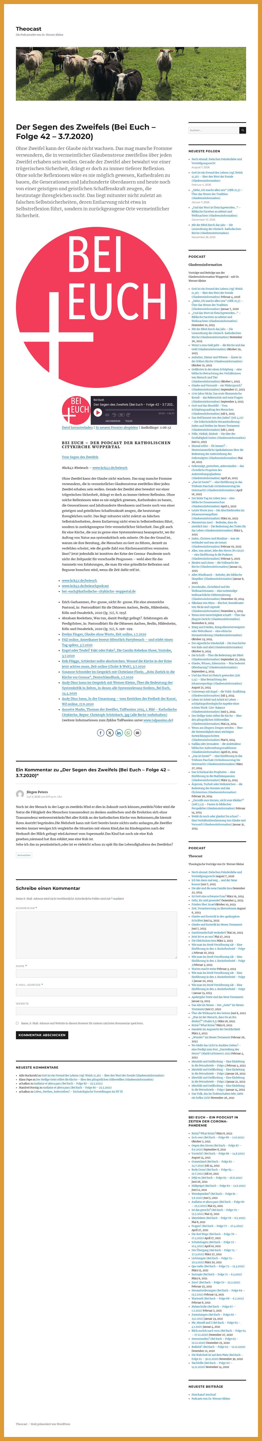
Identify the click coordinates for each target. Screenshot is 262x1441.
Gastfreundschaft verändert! (209, 932)
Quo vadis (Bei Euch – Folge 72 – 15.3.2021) (218, 1266)
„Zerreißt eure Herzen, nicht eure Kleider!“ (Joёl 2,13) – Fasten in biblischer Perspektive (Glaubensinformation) (218, 804)
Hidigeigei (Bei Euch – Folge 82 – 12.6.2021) (219, 1185)
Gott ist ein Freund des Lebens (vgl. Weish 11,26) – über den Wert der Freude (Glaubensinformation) (103, 1075)
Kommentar (26, 908)
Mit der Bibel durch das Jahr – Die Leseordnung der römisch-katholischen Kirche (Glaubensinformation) (216, 229)
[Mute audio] (107, 414)
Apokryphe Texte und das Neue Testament (217, 997)
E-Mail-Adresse (29, 984)
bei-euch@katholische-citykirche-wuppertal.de (99, 591)
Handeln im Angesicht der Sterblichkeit (216, 1029)
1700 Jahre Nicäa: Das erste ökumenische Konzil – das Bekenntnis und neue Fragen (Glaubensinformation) (217, 397)
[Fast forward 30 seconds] (129, 414)
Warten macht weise (204, 969)
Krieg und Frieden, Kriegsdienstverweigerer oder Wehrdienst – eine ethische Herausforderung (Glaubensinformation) (218, 631)
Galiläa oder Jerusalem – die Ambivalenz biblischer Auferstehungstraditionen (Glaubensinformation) (216, 748)
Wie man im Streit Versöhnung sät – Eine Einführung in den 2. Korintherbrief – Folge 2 (218, 977)
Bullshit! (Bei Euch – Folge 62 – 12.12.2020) (218, 1347)
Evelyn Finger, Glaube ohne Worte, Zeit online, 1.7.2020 (104, 634)
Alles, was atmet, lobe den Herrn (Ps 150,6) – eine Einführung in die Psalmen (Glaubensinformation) (218, 554)
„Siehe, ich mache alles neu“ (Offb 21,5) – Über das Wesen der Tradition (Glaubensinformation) (217, 194)
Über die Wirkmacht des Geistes (211, 1013)
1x (121, 414)
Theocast (28, 29)
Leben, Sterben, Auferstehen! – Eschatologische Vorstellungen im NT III (78, 1091)
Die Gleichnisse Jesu (204, 940)
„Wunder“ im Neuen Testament (211, 1037)
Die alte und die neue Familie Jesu (212, 888)
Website (22, 1003)
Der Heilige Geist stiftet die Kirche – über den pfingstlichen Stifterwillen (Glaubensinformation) (95, 1079)
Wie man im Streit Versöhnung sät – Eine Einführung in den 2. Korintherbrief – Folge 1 (218, 989)
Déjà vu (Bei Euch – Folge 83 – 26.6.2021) (217, 1177)
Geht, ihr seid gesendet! (206, 900)
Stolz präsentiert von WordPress (50, 1424)
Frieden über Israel (203, 904)
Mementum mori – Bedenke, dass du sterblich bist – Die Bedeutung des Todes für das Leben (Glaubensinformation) (219, 526)
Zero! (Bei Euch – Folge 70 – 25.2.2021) (216, 1282)
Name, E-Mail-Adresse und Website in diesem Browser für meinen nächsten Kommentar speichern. (82, 1023)
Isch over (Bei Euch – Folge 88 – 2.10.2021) (218, 1137)
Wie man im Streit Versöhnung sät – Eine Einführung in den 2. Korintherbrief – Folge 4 (218, 948)
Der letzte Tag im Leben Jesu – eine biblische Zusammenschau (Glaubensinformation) (213, 502)
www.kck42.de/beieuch (110, 468)
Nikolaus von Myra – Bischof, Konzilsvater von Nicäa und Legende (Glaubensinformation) (218, 607)
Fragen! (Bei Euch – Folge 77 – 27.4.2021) (217, 1226)
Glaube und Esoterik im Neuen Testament (217, 924)
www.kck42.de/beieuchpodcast (85, 586)
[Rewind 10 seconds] (114, 414)
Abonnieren (112, 421)
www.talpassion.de (157, 720)
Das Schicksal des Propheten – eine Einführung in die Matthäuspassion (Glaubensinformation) (213, 776)
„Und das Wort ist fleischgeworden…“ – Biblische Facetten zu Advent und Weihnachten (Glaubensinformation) (216, 211)
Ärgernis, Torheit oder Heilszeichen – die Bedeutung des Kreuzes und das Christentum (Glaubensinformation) (217, 788)
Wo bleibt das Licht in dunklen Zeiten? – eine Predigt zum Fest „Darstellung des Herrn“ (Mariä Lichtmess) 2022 (216, 1049)
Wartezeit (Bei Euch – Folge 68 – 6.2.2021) (218, 1298)
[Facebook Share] (100, 732)
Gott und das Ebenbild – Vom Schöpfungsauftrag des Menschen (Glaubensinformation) (213, 409)
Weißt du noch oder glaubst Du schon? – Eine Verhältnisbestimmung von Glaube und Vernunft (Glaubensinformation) (219, 820)
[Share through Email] (137, 732)
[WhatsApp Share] (128, 732)
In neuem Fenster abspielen (117, 427)
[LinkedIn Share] (119, 732)
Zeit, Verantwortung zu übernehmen (214, 908)
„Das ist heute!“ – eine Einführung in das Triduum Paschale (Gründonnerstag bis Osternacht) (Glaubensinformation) (217, 486)
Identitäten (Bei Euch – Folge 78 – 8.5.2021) (219, 1218)
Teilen (129, 421)
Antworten (24, 855)
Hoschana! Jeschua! (204, 1394)
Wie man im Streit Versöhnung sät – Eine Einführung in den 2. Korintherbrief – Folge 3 (218, 961)
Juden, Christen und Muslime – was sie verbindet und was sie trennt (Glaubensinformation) (215, 542)
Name (21, 966)
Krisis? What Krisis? (204, 1025)
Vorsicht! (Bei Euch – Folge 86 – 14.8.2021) (218, 1153)
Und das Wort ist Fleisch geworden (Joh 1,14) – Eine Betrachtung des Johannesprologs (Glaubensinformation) (217, 679)
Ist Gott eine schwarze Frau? (209, 896)
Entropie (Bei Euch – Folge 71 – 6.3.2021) (217, 1274)
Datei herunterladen (77, 427)
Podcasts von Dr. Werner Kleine (211, 1398)
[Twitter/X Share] (110, 732)
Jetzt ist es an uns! (203, 936)
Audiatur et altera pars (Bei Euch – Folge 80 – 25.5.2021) (68, 1083)
